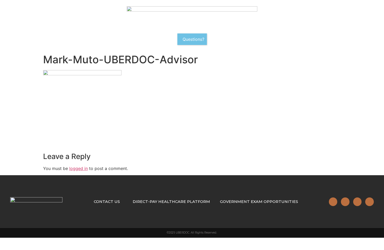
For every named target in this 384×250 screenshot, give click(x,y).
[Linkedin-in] (333, 201)
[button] (192, 39)
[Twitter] (357, 201)
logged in (78, 168)
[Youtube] (369, 201)
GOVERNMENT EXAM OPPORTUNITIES (259, 201)
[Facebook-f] (345, 201)
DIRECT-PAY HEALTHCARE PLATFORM (171, 201)
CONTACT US (107, 201)
